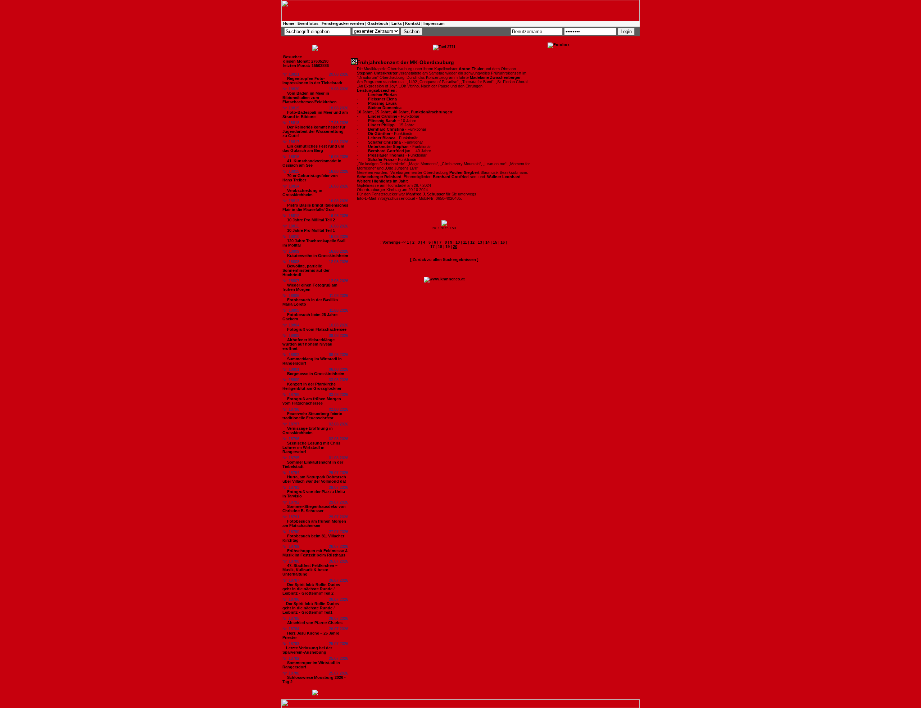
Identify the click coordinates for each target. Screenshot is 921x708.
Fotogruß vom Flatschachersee (316, 329)
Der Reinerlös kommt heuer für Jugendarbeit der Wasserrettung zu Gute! (313, 131)
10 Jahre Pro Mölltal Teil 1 (311, 230)
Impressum (434, 23)
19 (447, 246)
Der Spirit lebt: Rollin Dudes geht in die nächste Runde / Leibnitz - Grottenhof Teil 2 (311, 588)
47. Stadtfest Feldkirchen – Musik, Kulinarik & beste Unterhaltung (309, 569)
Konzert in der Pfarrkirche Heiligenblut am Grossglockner (311, 386)
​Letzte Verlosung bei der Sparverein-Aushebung (307, 650)
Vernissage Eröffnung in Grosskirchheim (307, 430)
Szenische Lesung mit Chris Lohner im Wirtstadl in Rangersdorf (311, 447)
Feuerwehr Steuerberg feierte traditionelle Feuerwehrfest (312, 415)
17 (432, 246)
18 (440, 246)
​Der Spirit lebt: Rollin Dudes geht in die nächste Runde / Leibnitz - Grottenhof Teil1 (310, 607)
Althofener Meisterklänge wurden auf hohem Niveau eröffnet (308, 344)
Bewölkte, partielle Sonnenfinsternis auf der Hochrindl (306, 270)
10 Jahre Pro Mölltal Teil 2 (311, 220)
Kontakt (412, 23)
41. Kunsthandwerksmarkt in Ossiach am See (311, 163)
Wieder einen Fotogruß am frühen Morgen (309, 287)
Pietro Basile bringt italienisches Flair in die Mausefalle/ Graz (315, 207)
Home (288, 23)
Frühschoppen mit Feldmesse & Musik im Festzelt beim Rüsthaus (315, 553)
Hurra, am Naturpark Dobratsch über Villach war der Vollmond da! (314, 479)
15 (495, 242)
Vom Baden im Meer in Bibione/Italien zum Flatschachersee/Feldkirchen (309, 97)
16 (502, 242)
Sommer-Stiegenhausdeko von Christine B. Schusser (314, 508)
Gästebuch (377, 23)
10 (457, 242)
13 (480, 242)
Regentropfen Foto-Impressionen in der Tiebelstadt (312, 80)
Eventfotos (308, 23)
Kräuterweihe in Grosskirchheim (317, 255)
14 (487, 242)
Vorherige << (394, 242)
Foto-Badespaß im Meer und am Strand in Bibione (315, 114)
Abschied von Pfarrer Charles (314, 623)
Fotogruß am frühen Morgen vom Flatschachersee (311, 401)
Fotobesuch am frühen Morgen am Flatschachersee (314, 523)
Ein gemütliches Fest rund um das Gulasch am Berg (313, 148)
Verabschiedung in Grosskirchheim (302, 192)
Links (396, 23)
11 (465, 242)
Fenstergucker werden (343, 23)
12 (472, 242)
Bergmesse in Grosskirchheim (315, 373)
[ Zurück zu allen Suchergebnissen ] (444, 259)
